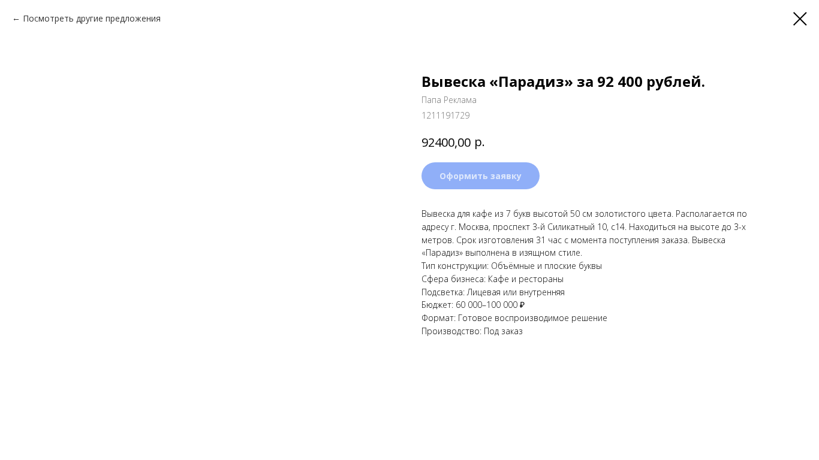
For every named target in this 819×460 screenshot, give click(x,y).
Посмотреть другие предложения (92, 18)
